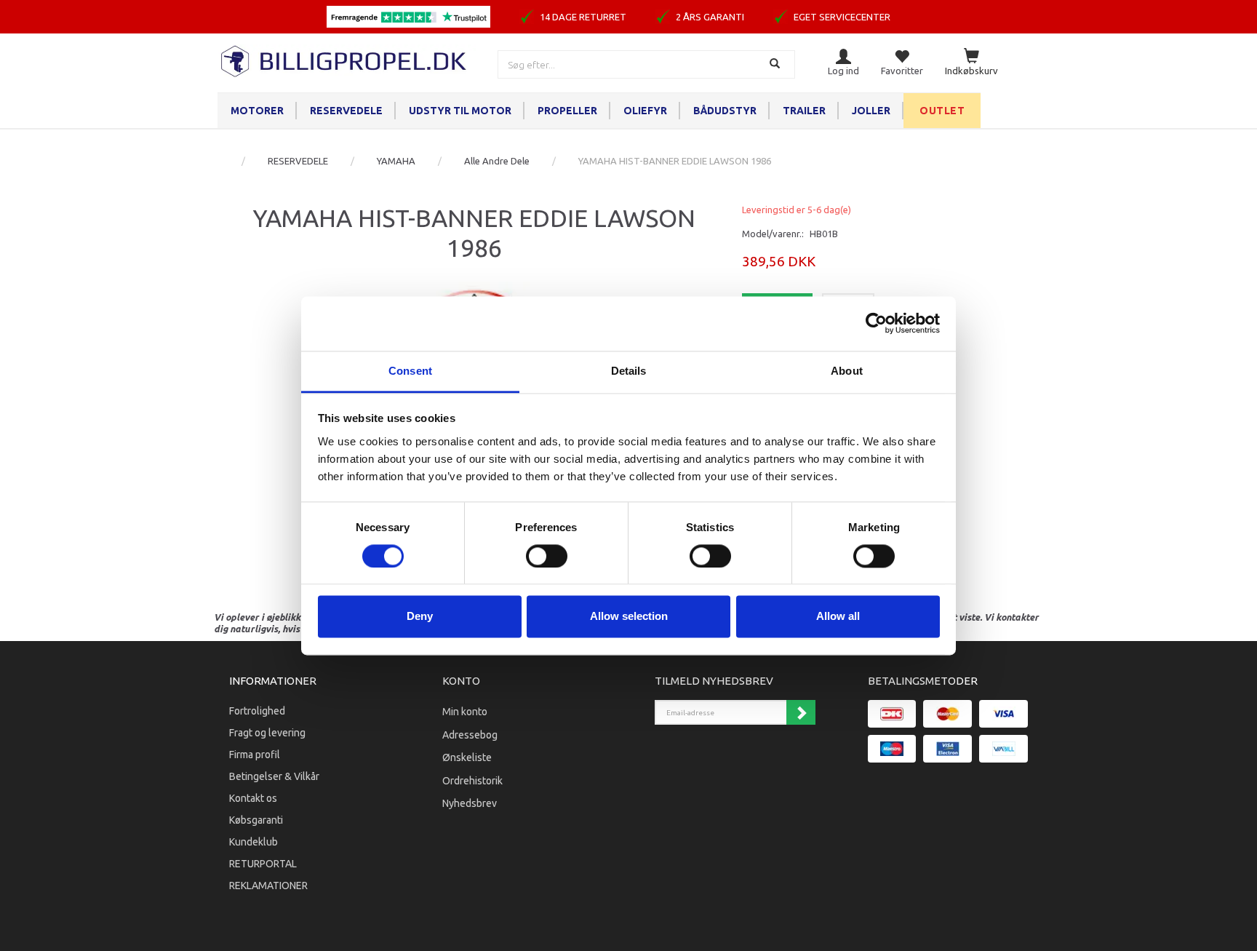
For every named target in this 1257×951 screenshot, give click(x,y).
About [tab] (847, 371)
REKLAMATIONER (268, 885)
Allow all (838, 616)
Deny (420, 616)
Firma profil (254, 754)
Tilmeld (800, 712)
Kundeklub (253, 842)
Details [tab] (629, 371)
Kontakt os (253, 798)
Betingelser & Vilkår (274, 776)
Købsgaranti (256, 820)
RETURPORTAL (263, 864)
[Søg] (776, 64)
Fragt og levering (267, 733)
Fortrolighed (257, 711)
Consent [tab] (410, 371)
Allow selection (629, 616)
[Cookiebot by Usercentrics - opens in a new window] (876, 323)
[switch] (546, 556)
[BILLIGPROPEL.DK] (345, 59)
